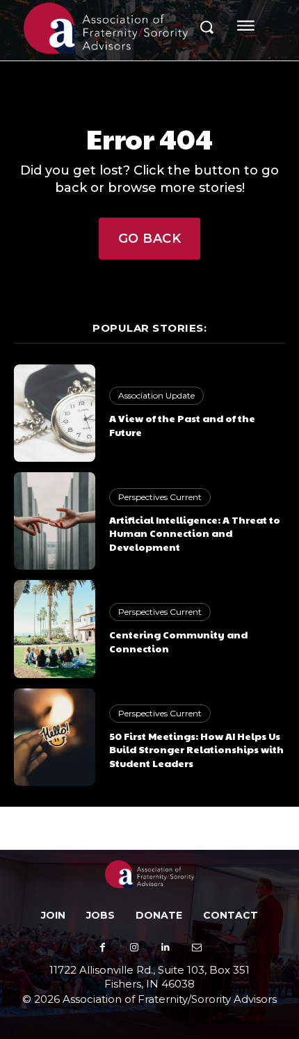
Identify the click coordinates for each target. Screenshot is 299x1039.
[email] (196, 947)
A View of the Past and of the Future (182, 425)
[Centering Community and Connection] (54, 628)
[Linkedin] (165, 947)
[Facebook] (102, 947)
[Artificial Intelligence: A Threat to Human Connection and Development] (54, 521)
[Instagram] (134, 947)
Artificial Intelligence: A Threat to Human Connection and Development (194, 533)
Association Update (156, 395)
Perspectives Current (160, 497)
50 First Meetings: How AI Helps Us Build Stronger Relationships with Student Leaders (196, 749)
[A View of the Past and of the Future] (54, 413)
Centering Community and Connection (178, 641)
